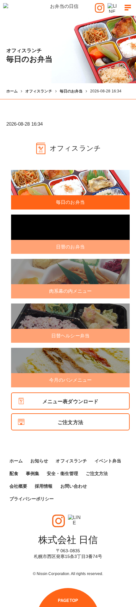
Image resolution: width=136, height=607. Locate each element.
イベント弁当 (108, 460)
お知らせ (39, 460)
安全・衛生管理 (62, 473)
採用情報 (44, 486)
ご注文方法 (70, 422)
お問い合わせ (73, 486)
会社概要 (18, 486)
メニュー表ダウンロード (70, 401)
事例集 (32, 473)
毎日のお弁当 (71, 91)
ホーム (12, 91)
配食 (13, 473)
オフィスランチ (38, 91)
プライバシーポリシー (31, 498)
